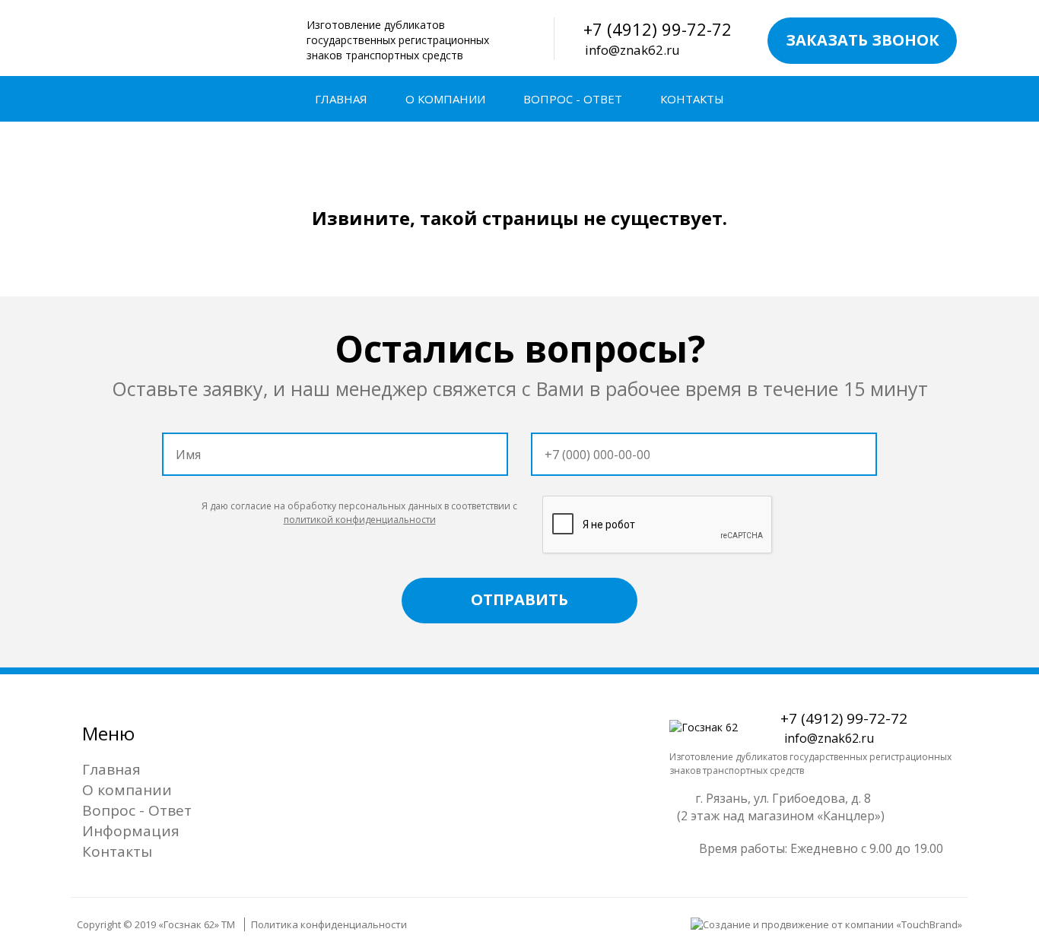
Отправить (519, 599)
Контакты (692, 98)
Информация (131, 831)
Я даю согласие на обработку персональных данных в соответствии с (359, 512)
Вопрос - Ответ (572, 98)
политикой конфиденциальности (360, 519)
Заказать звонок (862, 40)
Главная (341, 98)
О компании (445, 98)
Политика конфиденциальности (329, 924)
